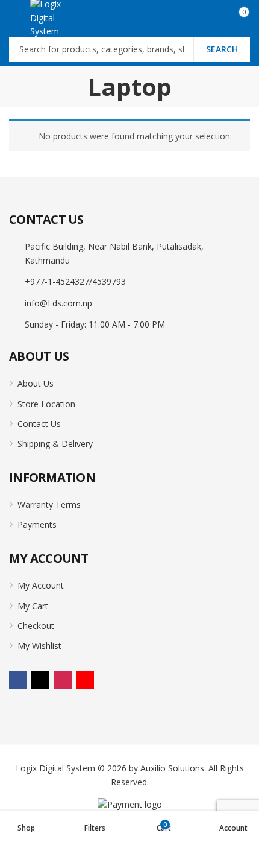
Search (222, 49)
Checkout (35, 625)
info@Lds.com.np (58, 303)
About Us (35, 383)
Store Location (46, 404)
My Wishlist (39, 645)
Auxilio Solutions (172, 768)
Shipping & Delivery (55, 443)
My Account (40, 585)
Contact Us (39, 423)
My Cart (32, 606)
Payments (37, 524)
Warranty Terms (49, 504)
